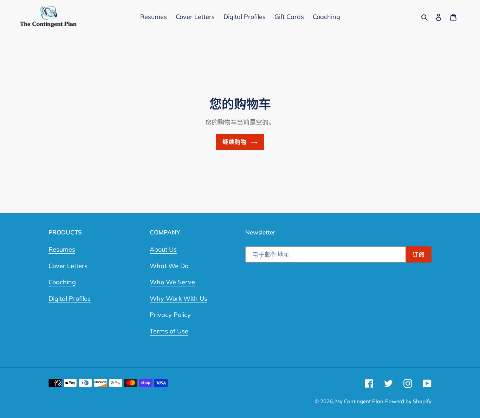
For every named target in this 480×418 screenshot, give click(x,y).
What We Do (169, 266)
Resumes (61, 249)
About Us (163, 249)
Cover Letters (67, 266)
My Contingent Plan (359, 401)
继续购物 (234, 141)
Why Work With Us (178, 298)
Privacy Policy (170, 315)
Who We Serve (172, 282)
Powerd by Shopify (408, 401)
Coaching (62, 282)
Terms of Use (169, 331)
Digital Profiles (69, 298)
